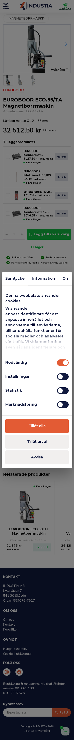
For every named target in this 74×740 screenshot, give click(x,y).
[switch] (63, 376)
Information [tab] (43, 278)
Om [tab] (65, 278)
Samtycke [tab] (15, 278)
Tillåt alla (37, 426)
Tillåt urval (37, 441)
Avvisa (37, 457)
